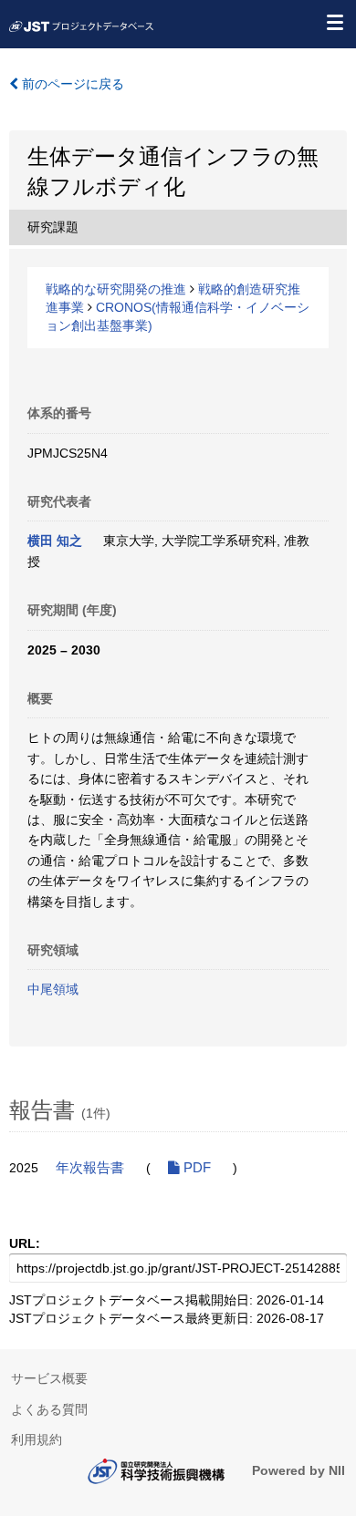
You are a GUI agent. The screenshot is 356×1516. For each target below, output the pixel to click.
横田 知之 (54, 540)
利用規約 (36, 1439)
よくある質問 (49, 1409)
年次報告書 (90, 1167)
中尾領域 (53, 989)
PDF (195, 1167)
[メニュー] (334, 22)
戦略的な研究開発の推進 (116, 289)
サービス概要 (49, 1378)
